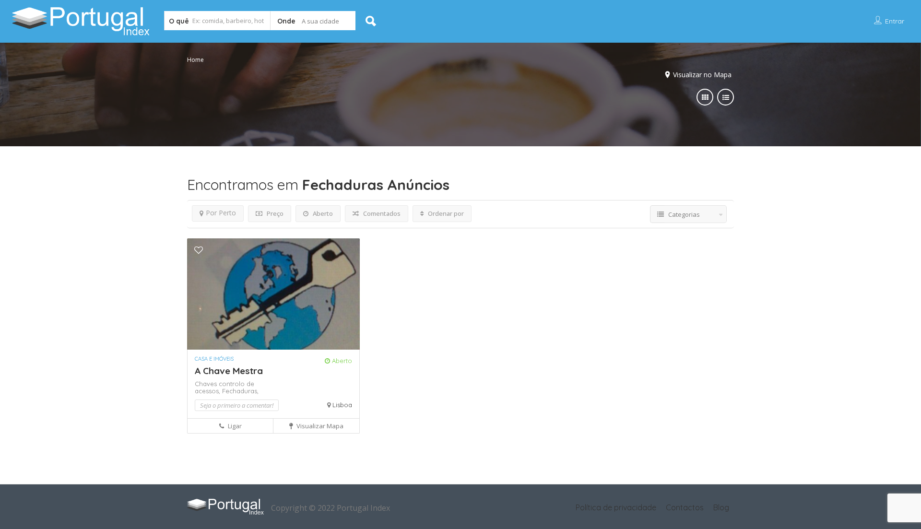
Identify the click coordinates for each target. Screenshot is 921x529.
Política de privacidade (616, 507)
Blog (721, 507)
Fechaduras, (240, 391)
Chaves (207, 384)
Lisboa (342, 405)
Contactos (685, 507)
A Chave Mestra (229, 370)
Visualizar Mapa (319, 426)
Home (195, 60)
